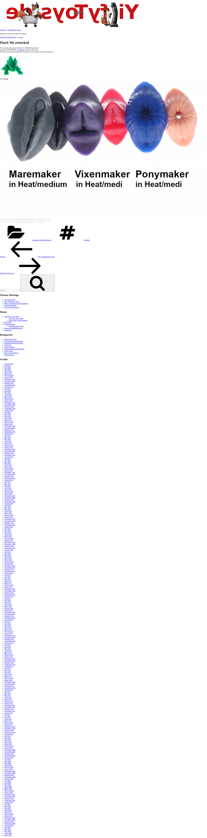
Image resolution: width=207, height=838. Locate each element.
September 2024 (9, 408)
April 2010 (8, 742)
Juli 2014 (7, 645)
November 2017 (9, 567)
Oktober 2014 (9, 639)
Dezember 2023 (9, 426)
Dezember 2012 (9, 682)
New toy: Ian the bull (11, 307)
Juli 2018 (7, 552)
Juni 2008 (7, 783)
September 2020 (9, 502)
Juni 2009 (7, 761)
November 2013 (9, 661)
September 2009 (9, 756)
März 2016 (8, 606)
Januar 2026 (8, 377)
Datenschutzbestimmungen (13, 328)
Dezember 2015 (9, 612)
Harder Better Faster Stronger (14, 349)
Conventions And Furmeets (13, 341)
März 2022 (8, 467)
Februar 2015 (8, 631)
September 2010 (9, 732)
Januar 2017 (8, 587)
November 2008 (9, 773)
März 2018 (8, 560)
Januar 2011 (8, 725)
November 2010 (9, 728)
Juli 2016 (7, 599)
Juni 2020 (7, 507)
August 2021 (8, 480)
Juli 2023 (7, 436)
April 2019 (8, 534)
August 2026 (8, 364)
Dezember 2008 (9, 771)
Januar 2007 (8, 816)
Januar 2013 (8, 680)
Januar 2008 (8, 792)
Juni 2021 (7, 484)
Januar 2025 (8, 401)
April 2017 (8, 581)
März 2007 (8, 812)
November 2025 (9, 381)
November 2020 (9, 498)
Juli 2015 (7, 622)
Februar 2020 (8, 515)
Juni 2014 (7, 647)
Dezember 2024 (9, 403)
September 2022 (9, 455)
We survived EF (9, 300)
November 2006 (9, 820)
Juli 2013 (7, 668)
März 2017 (8, 583)
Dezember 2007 (9, 794)
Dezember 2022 (9, 449)
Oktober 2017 (9, 569)
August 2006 (8, 825)
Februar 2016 (8, 608)
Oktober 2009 (9, 754)
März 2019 (8, 536)
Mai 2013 (7, 672)
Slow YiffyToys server (12, 302)
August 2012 (8, 690)
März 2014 (8, 653)
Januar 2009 (8, 769)
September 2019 (9, 525)
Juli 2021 (7, 482)
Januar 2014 (8, 657)
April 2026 (8, 372)
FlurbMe (86, 240)
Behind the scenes (10, 339)
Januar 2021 (8, 494)
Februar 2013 (8, 678)
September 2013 (9, 664)
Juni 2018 (7, 554)
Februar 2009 (8, 767)
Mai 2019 (7, 533)
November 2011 (9, 707)
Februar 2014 (8, 655)
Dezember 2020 (9, 496)
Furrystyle (7, 345)
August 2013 (8, 666)
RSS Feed (7, 322)
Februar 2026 (8, 375)
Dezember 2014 (9, 635)
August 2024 (8, 410)
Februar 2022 (8, 469)
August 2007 (8, 802)
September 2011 (9, 711)
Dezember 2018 (9, 542)
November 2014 (9, 637)
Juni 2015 (7, 624)
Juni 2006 (7, 829)
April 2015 (8, 628)
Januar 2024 (8, 424)
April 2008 (8, 787)
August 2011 (8, 713)
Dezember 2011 (9, 705)
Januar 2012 (8, 703)
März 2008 (8, 789)
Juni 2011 (7, 717)
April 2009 (8, 765)
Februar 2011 (8, 723)
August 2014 (8, 643)
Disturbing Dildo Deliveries (26, 219)
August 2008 (8, 779)
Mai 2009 (7, 763)
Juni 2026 (7, 368)
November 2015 (9, 614)
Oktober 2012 (9, 686)
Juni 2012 (7, 694)
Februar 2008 (8, 791)
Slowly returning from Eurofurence (16, 303)
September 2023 (9, 432)
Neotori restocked (10, 305)
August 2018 (8, 550)
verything (20, 50)
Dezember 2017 (9, 566)
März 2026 (8, 373)
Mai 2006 (7, 831)
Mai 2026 (7, 370)
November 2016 (9, 591)
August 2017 (8, 573)
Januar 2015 (8, 633)
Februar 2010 (8, 746)
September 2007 (9, 800)
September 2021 (9, 478)
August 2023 (8, 434)
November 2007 (9, 796)
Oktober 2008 (9, 775)
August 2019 (8, 527)
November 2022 (9, 451)
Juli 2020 (7, 505)
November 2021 (9, 474)
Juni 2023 (7, 438)
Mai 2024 (7, 416)
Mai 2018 (7, 556)
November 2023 (9, 428)
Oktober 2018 (9, 546)
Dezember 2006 (9, 818)
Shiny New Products (11, 353)
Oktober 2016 (9, 593)
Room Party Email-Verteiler (18, 320)
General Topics (9, 347)
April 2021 (8, 488)
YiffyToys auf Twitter (16, 318)
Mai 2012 (7, 696)
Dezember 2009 (9, 750)
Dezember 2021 (9, 472)
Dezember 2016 (9, 589)
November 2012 (9, 684)
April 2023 (8, 441)
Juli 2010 (7, 736)
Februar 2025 (8, 399)
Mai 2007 (7, 808)
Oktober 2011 (9, 709)
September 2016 (9, 595)
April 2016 (8, 604)
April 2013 (8, 674)
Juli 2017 (7, 575)
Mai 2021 (7, 486)
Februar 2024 (8, 422)
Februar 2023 (8, 445)
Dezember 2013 (9, 659)
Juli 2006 (7, 827)
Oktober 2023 (9, 430)
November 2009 (9, 752)
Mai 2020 (7, 509)
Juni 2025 (7, 391)
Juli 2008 (7, 781)
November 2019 (9, 521)
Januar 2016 (8, 610)
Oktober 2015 (9, 616)
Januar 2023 (8, 447)
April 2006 (8, 833)
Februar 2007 (8, 814)
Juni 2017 (7, 577)
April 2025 (8, 395)
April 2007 (8, 810)
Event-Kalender (9, 324)
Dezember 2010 (9, 727)
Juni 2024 (7, 414)
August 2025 (8, 387)
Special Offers (9, 355)
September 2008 (9, 777)
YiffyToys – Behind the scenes (10, 30)
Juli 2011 (7, 715)
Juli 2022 (7, 459)
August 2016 (8, 597)
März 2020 (8, 513)
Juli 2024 (7, 412)
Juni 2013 (7, 670)
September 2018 (9, 548)
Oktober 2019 (9, 523)
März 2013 (8, 676)
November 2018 (9, 544)
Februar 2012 (8, 701)
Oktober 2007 (9, 798)
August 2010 (8, 734)
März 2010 (8, 744)
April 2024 (8, 418)
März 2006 (8, 835)
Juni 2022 (7, 461)
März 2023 (8, 443)
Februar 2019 (8, 538)
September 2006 (9, 824)
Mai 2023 (7, 439)
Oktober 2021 (9, 476)
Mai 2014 (7, 649)
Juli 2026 (7, 366)
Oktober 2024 (9, 406)
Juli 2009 (7, 760)
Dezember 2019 (9, 519)
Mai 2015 (7, 626)
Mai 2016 (7, 602)
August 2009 (8, 758)
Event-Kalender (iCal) (16, 326)
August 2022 (8, 457)
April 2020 (8, 511)
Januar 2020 (8, 517)
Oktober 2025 (9, 383)
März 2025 (8, 397)
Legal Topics (8, 351)
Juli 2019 (7, 529)
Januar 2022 (8, 470)
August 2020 (8, 503)
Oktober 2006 (9, 822)
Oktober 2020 (9, 500)
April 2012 (8, 697)
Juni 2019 (7, 531)
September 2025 (9, 385)
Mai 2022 (7, 463)
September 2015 (9, 618)
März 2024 (8, 420)
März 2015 (8, 630)
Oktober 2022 (9, 453)
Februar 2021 (8, 492)
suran (21, 37)
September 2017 (9, 571)
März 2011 (8, 721)
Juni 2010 (7, 738)
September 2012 (9, 688)
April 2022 (8, 465)
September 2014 (9, 641)
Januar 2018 (8, 564)
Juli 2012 (7, 692)
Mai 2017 (7, 579)
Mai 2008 (7, 785)
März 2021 (8, 490)
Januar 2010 (8, 748)
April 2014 (8, 651)
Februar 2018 (8, 562)
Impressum (8, 330)
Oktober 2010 (9, 730)
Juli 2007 (7, 804)
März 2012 (8, 699)
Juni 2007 (7, 806)
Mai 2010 (7, 740)
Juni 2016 (7, 600)
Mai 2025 (7, 393)
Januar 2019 (8, 540)
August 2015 (8, 620)
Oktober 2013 (9, 663)
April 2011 (8, 719)
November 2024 (9, 405)
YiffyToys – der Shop (11, 316)
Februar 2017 (8, 585)
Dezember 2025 (9, 379)
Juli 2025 (7, 389)
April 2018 (8, 558)
